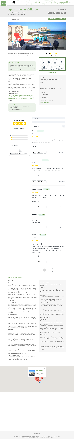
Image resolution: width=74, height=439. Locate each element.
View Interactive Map (44, 102)
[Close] (44, 368)
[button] (40, 382)
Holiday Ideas (37, 2)
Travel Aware (33, 434)
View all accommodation (14, 19)
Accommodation (45, 2)
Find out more (52, 72)
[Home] (3, 5)
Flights (52, 2)
